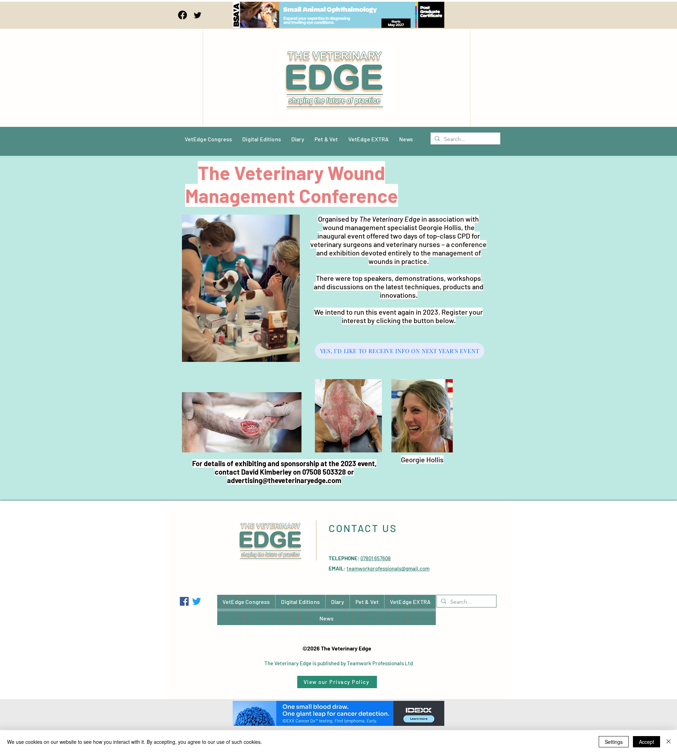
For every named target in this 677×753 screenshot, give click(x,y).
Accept (646, 741)
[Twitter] (197, 15)
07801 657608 (375, 558)
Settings (614, 741)
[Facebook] (182, 15)
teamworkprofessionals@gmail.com (388, 568)
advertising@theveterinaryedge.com (284, 480)
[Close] (668, 741)
